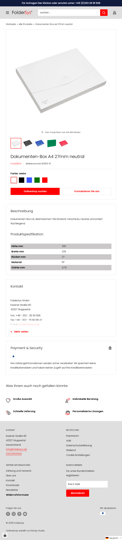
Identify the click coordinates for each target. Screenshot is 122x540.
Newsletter (12, 490)
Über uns (11, 475)
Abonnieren (78, 493)
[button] (113, 538)
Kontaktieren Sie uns (86, 191)
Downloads (12, 485)
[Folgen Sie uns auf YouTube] (25, 514)
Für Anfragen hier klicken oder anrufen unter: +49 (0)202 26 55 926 (61, 3)
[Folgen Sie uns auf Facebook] (8, 514)
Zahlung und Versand (18, 470)
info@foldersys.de (28, 324)
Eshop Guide (37, 530)
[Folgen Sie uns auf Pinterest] (19, 514)
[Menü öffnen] (7, 12)
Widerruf (71, 450)
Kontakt (10, 480)
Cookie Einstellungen (78, 455)
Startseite (11, 24)
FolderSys (16, 163)
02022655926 (14, 453)
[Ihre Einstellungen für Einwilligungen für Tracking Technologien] (4, 535)
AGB (68, 440)
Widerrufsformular (17, 495)
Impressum (72, 435)
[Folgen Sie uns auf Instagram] (14, 514)
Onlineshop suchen (35, 191)
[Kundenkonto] (114, 12)
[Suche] (104, 12)
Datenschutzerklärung (79, 445)
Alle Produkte (25, 24)
